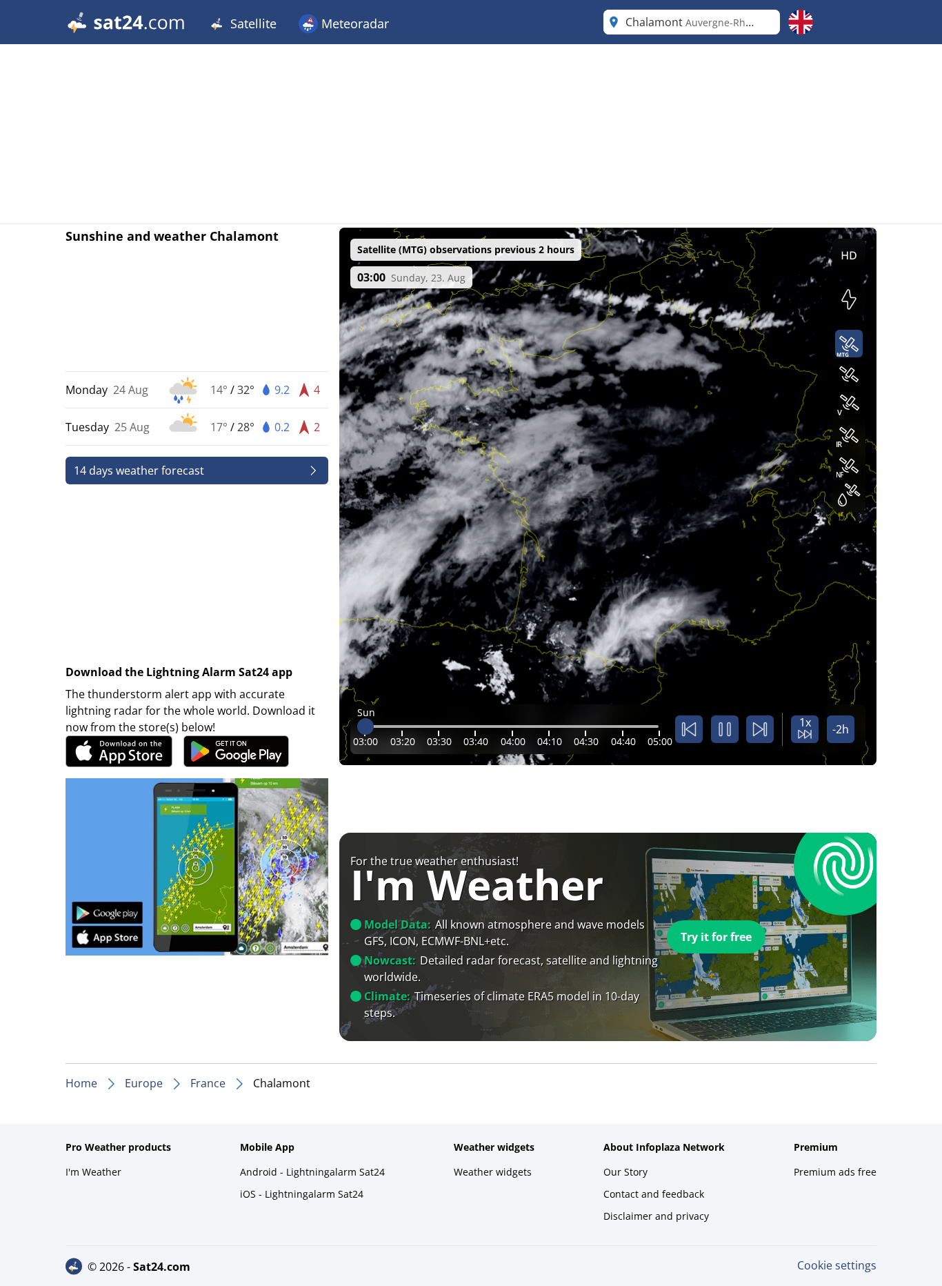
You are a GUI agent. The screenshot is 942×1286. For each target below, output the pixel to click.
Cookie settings (836, 1265)
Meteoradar (353, 23)
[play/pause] (725, 729)
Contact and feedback (653, 1193)
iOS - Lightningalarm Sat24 (301, 1193)
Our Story (625, 1171)
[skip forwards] (760, 729)
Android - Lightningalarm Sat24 (312, 1171)
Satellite (252, 23)
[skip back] (689, 729)
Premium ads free (835, 1171)
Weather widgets (493, 1171)
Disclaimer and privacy (656, 1216)
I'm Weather (93, 1171)
